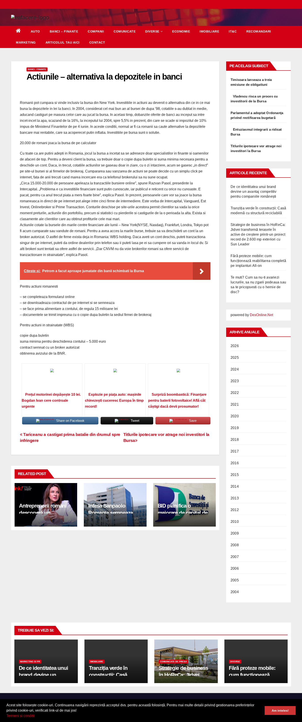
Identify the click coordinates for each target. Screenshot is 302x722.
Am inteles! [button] (280, 710)
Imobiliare (209, 31)
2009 (235, 533)
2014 (235, 486)
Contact (97, 42)
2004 (235, 592)
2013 (235, 498)
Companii (96, 31)
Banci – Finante (64, 31)
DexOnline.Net (261, 315)
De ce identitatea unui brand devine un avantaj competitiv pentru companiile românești (254, 191)
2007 (235, 557)
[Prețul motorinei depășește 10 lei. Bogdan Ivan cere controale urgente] (52, 379)
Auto (35, 31)
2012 (235, 510)
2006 (235, 568)
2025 (235, 357)
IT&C (233, 31)
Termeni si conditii (20, 716)
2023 (235, 381)
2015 (235, 475)
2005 (235, 580)
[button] (36, 716)
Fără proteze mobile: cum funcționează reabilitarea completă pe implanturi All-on (258, 260)
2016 (235, 463)
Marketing (26, 42)
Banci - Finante (37, 69)
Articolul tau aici (63, 42)
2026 (235, 346)
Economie (181, 31)
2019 (235, 428)
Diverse (152, 31)
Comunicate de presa (173, 661)
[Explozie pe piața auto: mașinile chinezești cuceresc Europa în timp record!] (115, 379)
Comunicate (125, 31)
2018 (235, 439)
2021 (235, 404)
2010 (235, 521)
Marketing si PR (30, 661)
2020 (235, 416)
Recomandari (258, 31)
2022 (235, 393)
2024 (235, 369)
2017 (235, 451)
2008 (235, 545)
